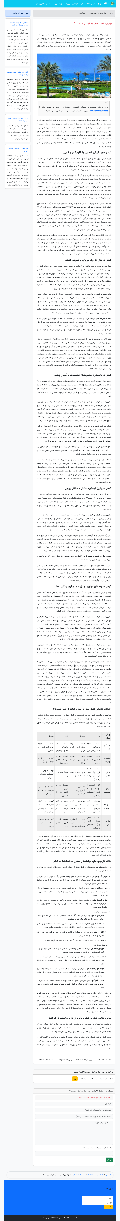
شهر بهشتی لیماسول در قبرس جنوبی (18, 149)
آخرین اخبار (39, 3)
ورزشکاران (58, 3)
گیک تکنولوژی (77, 3)
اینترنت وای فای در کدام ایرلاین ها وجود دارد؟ (18, 119)
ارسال (109, 1159)
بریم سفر (67, 3)
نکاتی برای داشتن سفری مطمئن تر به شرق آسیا (17, 73)
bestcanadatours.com (99, 110)
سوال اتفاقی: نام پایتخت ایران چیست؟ (98, 1148)
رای (75, 1078)
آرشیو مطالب (90, 3)
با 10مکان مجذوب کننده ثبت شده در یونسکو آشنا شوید (19, 23)
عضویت (109, 1206)
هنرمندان (49, 3)
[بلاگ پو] (106, 4)
